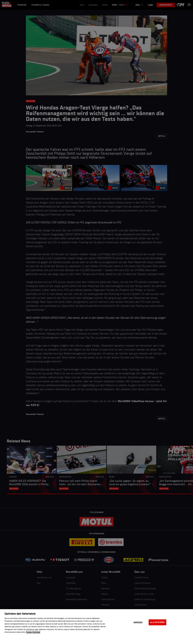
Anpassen (138, 622)
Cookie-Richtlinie (33, 632)
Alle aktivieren (157, 622)
